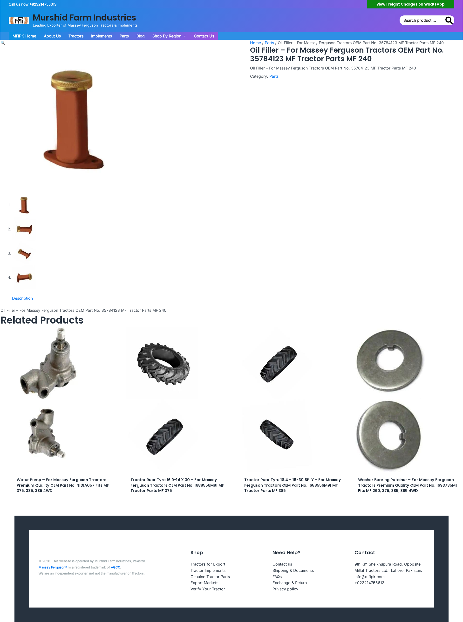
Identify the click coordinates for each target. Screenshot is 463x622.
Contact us (282, 564)
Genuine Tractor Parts (210, 576)
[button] (410, 4)
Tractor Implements (208, 570)
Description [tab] (22, 298)
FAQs (277, 576)
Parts (269, 42)
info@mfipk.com (369, 576)
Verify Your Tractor (208, 589)
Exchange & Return (289, 582)
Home (255, 42)
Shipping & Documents (293, 570)
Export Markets (204, 582)
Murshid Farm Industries (84, 17)
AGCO (115, 567)
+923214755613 (369, 582)
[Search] (449, 20)
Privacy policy (285, 589)
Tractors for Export (208, 564)
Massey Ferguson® (53, 567)
